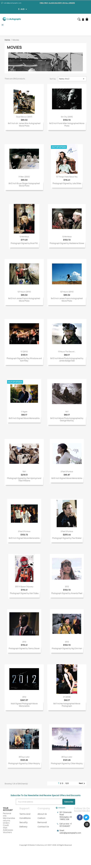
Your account (8, 809)
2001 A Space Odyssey (24, 586)
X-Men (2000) (24, 177)
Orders (6, 823)
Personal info (7, 814)
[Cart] (87, 19)
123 (67, 783)
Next (82, 783)
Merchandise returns (9, 819)
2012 (67, 586)
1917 (66, 411)
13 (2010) (24, 351)
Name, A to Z (72, 78)
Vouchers (7, 832)
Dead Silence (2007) (24, 117)
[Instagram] (87, 824)
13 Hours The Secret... (67, 351)
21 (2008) (67, 697)
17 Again (24, 411)
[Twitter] (86, 817)
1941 (24, 471)
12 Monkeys (24, 236)
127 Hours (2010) (24, 292)
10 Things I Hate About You (66, 177)
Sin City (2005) (67, 117)
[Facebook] (80, 817)
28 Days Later (24, 757)
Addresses (8, 830)
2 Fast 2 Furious (67, 471)
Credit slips (6, 826)
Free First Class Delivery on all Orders (57, 3)
